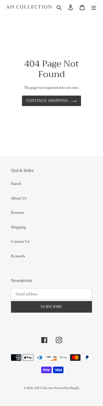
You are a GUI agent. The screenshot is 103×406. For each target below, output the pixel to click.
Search (16, 183)
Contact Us (20, 241)
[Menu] (93, 7)
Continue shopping (47, 101)
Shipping (18, 226)
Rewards (18, 255)
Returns (17, 212)
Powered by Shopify (66, 388)
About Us (19, 198)
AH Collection (29, 7)
